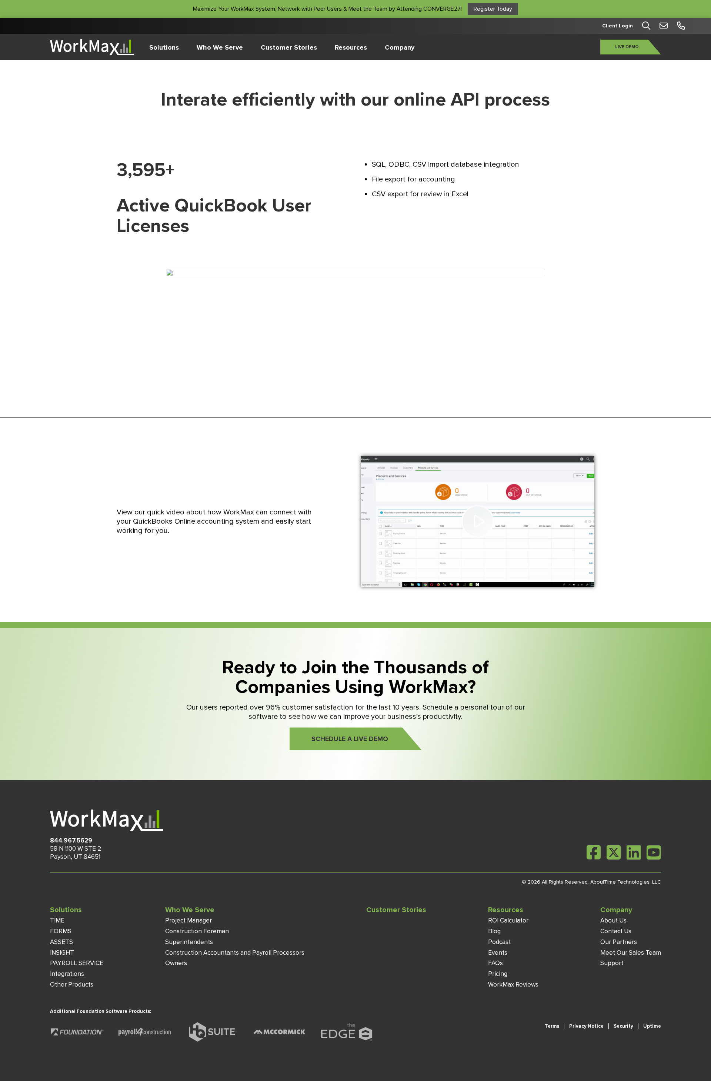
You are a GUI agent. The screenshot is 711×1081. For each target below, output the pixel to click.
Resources (351, 47)
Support (611, 963)
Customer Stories (289, 47)
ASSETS (61, 942)
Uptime (652, 1026)
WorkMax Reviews (513, 984)
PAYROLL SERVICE (76, 963)
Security (623, 1026)
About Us (613, 920)
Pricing (497, 974)
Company (399, 47)
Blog (494, 931)
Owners (176, 963)
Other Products (71, 984)
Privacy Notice (586, 1026)
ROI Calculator (508, 920)
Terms (552, 1026)
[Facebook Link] (594, 852)
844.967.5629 (71, 840)
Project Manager (188, 920)
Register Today (493, 9)
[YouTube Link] (654, 852)
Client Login (617, 26)
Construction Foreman (197, 931)
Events (497, 953)
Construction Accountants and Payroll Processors (234, 953)
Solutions (164, 47)
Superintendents (189, 942)
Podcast (499, 942)
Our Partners (618, 942)
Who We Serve (220, 47)
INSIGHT (62, 953)
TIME (57, 920)
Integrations (67, 974)
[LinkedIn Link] (634, 852)
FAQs (495, 963)
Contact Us (615, 931)
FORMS (60, 931)
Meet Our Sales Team (630, 953)
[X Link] (614, 852)
